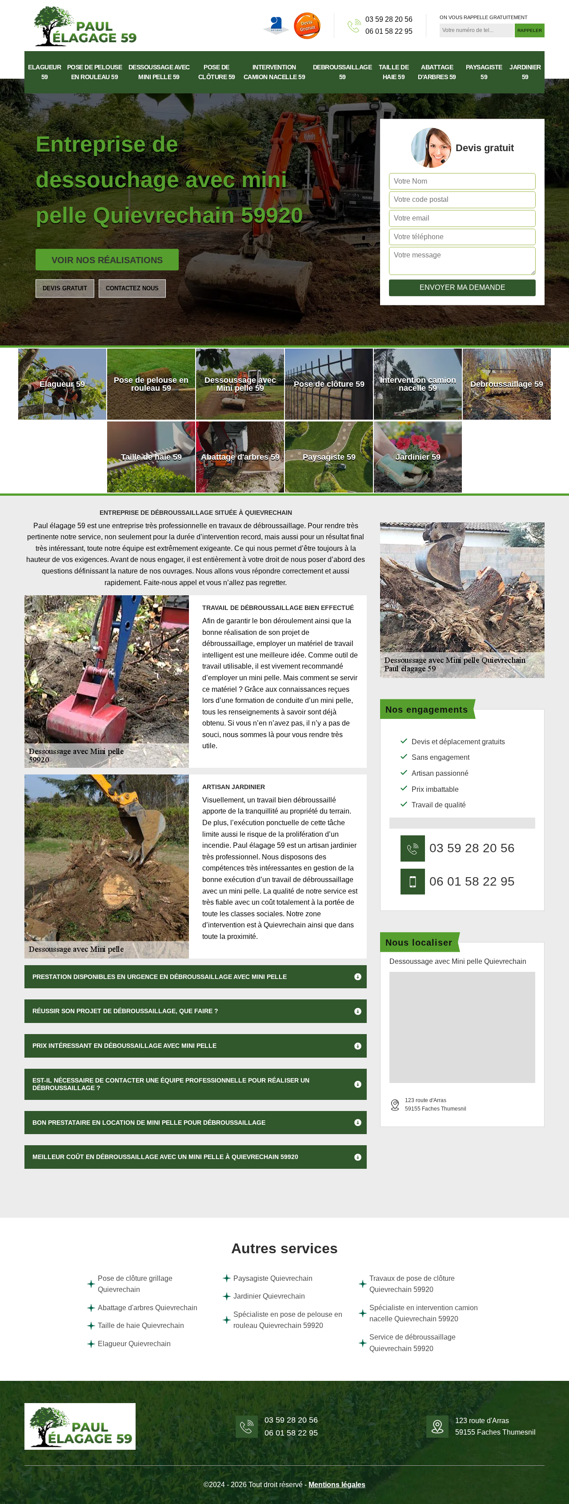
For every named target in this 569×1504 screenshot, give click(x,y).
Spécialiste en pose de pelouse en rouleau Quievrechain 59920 (287, 1320)
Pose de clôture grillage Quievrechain (135, 1284)
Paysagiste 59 (484, 72)
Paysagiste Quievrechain (273, 1278)
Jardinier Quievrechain (269, 1296)
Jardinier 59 (525, 72)
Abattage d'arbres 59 (437, 72)
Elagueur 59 (44, 72)
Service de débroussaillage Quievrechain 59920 (412, 1342)
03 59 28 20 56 (389, 19)
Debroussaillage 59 (342, 72)
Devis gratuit (65, 288)
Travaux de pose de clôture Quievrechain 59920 (412, 1284)
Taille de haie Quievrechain (141, 1325)
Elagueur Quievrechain (134, 1344)
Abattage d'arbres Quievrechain (147, 1307)
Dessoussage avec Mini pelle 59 (159, 72)
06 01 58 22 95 (389, 31)
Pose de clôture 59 (216, 72)
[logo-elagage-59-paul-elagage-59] (84, 25)
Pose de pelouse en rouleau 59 (94, 72)
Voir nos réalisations (107, 260)
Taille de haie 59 (394, 72)
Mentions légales (337, 1484)
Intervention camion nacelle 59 (274, 72)
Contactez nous (132, 288)
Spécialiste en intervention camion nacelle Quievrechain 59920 (423, 1313)
